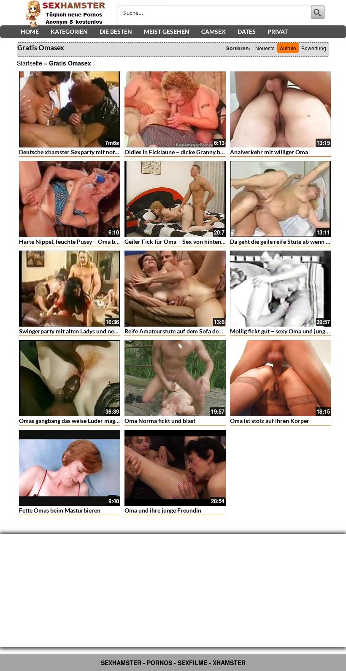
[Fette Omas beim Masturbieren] (69, 468)
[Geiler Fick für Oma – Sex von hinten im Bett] (175, 199)
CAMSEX (213, 31)
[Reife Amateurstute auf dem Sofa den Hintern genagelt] (175, 289)
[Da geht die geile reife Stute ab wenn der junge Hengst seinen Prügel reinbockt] (280, 199)
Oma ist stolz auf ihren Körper (269, 420)
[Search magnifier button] (317, 12)
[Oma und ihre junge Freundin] (175, 468)
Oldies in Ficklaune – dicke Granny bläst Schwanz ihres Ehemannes (212, 151)
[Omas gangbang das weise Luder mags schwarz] (69, 378)
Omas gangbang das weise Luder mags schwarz (80, 420)
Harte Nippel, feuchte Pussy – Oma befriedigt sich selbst (92, 241)
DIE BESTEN (116, 31)
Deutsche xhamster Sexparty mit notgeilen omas (82, 151)
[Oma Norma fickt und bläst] (175, 378)
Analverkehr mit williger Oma (269, 151)
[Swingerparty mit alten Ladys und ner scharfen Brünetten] (69, 289)
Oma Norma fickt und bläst (159, 420)
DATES (247, 31)
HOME (30, 31)
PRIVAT (278, 31)
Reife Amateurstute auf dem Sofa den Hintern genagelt (195, 331)
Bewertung (313, 48)
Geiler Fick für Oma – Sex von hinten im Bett (182, 241)
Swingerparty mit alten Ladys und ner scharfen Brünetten (93, 331)
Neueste (265, 48)
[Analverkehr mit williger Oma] (280, 109)
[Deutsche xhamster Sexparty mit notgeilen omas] (69, 109)
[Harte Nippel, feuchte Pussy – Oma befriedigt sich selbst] (69, 199)
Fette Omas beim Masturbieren (59, 510)
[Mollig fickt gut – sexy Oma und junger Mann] (280, 289)
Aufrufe (288, 48)
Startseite (29, 63)
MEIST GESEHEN (166, 31)
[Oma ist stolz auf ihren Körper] (280, 378)
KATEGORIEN (69, 31)
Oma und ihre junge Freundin (162, 510)
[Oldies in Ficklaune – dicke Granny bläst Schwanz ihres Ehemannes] (175, 109)
